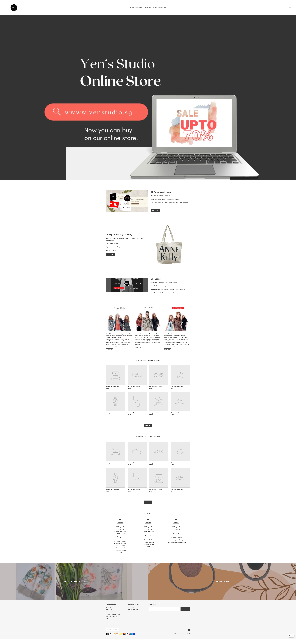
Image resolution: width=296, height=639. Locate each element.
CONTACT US (132, 607)
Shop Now (155, 210)
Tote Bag (110, 254)
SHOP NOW (110, 349)
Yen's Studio (178, 633)
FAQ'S (107, 618)
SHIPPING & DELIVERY (112, 616)
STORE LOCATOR (133, 610)
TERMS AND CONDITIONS (113, 614)
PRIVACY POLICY (111, 612)
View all (148, 425)
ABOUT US (109, 607)
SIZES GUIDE (109, 610)
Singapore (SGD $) (112, 629)
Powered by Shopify (186, 633)
